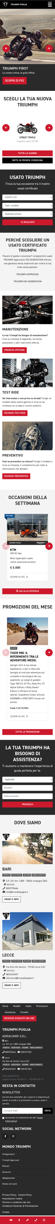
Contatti (24, 1012)
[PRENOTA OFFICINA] (27, 1220)
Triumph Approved (10, 1160)
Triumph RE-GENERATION (28, 281)
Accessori (6, 1172)
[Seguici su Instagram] (13, 1136)
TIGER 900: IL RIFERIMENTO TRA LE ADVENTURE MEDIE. (24, 656)
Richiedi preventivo (16, 476)
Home (5, 1006)
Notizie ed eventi (9, 1184)
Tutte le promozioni (27, 732)
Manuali (5, 1166)
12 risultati (28, 222)
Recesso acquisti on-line (19, 1018)
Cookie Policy (25, 1195)
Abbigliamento (8, 1178)
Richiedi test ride (15, 413)
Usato (28, 1006)
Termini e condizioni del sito (16, 1202)
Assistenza (10, 1012)
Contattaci (26, 1052)
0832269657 (10, 1069)
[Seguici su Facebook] (5, 1136)
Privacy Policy (9, 1195)
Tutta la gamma (27, 153)
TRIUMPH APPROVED (27, 274)
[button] (50, 4)
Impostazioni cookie (12, 1199)
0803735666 (10, 1052)
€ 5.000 (15, 568)
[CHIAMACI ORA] (36, 1220)
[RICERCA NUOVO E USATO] (11, 1220)
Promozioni (42, 1006)
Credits (5, 1212)
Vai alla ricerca (28, 591)
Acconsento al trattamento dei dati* (21, 1118)
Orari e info (11, 899)
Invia (48, 1111)
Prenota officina (14, 350)
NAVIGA (10, 885)
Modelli (16, 1006)
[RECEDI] (44, 1220)
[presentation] (6, 48)
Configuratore (8, 1154)
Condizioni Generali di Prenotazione (20, 1206)
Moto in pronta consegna (27, 160)
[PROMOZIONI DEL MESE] (19, 1220)
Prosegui (27, 804)
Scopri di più (18, 577)
